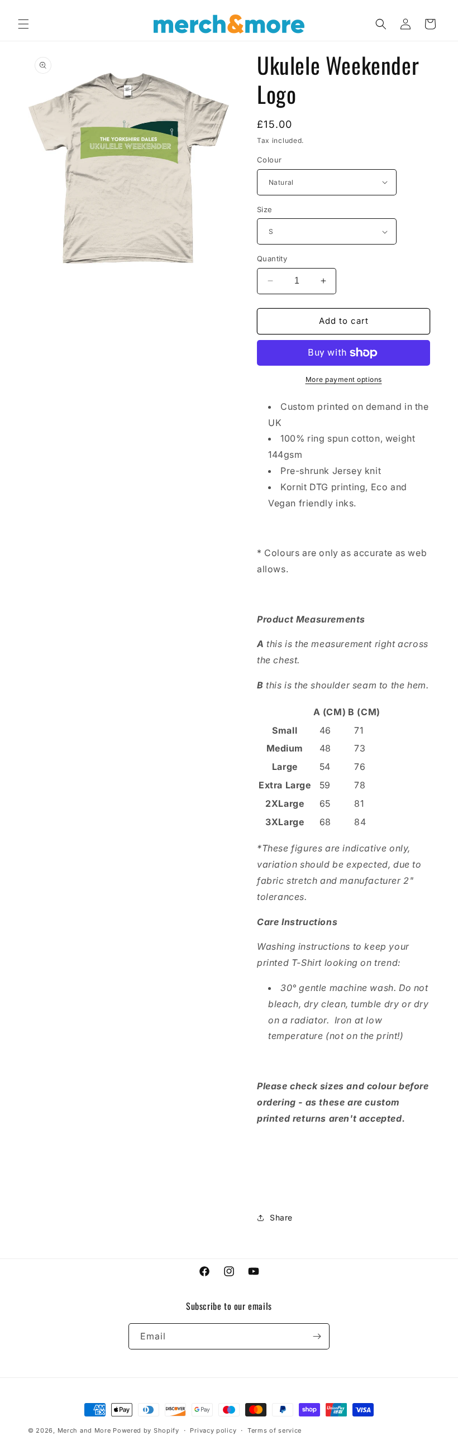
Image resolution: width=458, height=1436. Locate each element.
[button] (23, 24)
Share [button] (281, 1217)
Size (265, 209)
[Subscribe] (316, 1336)
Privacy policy (213, 1430)
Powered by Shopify (146, 1430)
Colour (269, 159)
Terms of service (274, 1430)
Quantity (272, 258)
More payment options (344, 379)
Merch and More (84, 1430)
